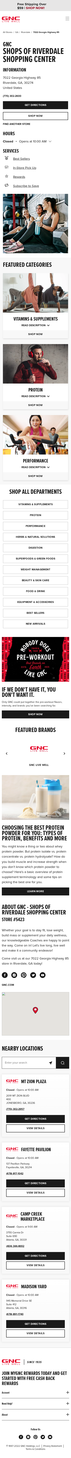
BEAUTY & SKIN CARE (35, 580)
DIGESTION (36, 547)
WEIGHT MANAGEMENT (35, 569)
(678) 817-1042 (14, 1173)
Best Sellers (21, 159)
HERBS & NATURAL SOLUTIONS (35, 536)
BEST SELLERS (35, 613)
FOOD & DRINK (35, 591)
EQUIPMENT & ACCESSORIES (35, 602)
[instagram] (14, 975)
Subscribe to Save (26, 186)
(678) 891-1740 (14, 1314)
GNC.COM (8, 985)
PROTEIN (35, 515)
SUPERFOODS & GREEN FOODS (35, 558)
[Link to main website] (11, 19)
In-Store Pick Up (24, 168)
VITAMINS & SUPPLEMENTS (35, 504)
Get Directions (24, 104)
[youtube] (43, 975)
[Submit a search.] (62, 1063)
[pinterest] (24, 975)
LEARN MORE (35, 891)
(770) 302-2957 (15, 1109)
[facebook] (5, 975)
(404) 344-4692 (15, 1246)
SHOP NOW (35, 115)
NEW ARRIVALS (35, 623)
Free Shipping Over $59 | (31, 6)
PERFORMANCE (36, 526)
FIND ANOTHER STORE (16, 124)
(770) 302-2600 (12, 96)
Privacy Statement (52, 1446)
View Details (35, 1128)
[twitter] (33, 975)
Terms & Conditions (35, 1449)
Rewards (19, 177)
